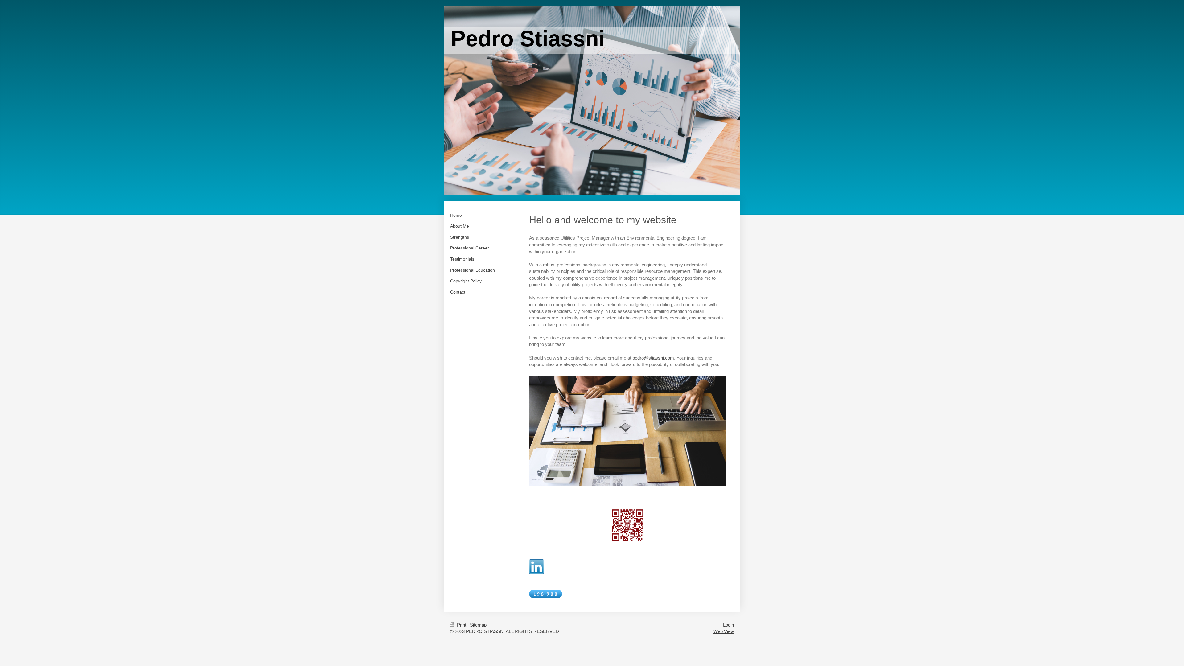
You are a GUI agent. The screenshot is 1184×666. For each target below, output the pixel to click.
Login (728, 624)
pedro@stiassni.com (653, 357)
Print (461, 624)
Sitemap (478, 624)
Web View (723, 631)
